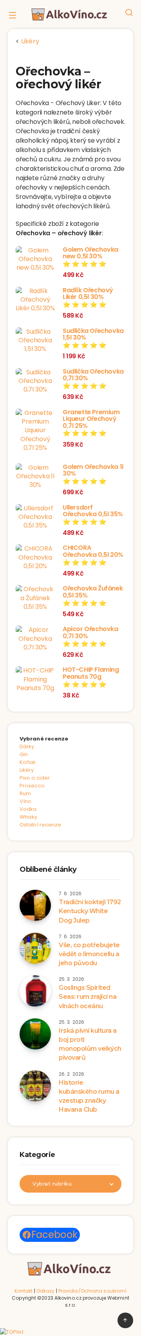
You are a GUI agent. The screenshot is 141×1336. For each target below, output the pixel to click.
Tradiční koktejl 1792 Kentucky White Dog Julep (90, 911)
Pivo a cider (35, 778)
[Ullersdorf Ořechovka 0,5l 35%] (35, 517)
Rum (25, 793)
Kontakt (23, 1291)
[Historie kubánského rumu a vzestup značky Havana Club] (35, 1086)
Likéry (27, 770)
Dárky (27, 746)
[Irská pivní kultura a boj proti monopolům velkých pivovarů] (35, 1034)
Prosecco (32, 785)
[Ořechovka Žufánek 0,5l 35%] (35, 598)
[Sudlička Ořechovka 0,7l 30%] (35, 381)
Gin (24, 754)
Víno (25, 801)
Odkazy (45, 1291)
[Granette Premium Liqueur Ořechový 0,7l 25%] (35, 430)
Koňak (28, 762)
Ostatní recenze (40, 824)
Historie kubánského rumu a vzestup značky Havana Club (89, 1096)
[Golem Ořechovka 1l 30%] (35, 476)
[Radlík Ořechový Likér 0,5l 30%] (35, 300)
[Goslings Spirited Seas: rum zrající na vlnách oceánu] (35, 991)
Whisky (29, 817)
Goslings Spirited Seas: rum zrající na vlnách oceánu (87, 996)
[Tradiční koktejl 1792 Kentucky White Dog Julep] (35, 905)
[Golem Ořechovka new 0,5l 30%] (35, 259)
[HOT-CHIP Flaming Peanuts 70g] (35, 679)
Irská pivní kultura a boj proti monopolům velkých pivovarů (90, 1044)
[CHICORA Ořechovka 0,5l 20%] (35, 557)
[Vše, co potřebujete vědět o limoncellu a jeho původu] (35, 948)
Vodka (28, 809)
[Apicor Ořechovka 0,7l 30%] (35, 639)
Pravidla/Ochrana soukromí (92, 1291)
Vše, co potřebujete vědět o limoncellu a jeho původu (89, 954)
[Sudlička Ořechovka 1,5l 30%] (35, 340)
